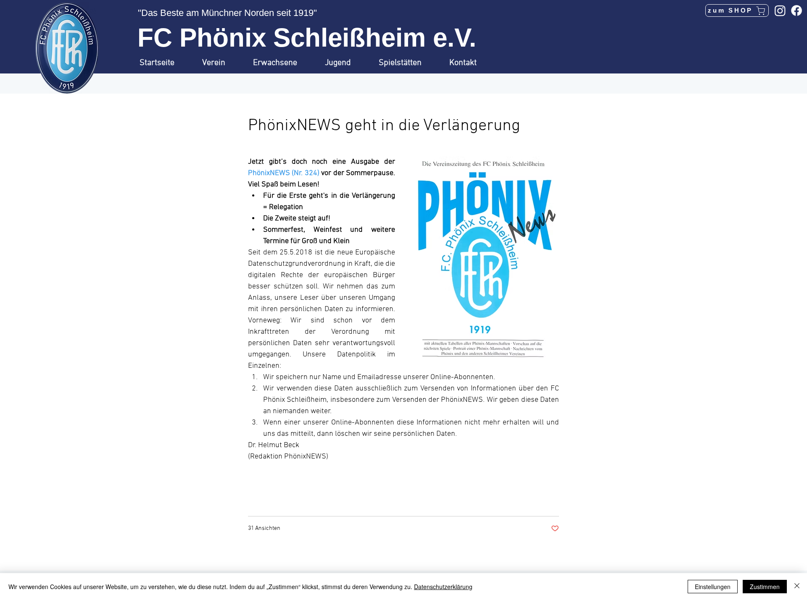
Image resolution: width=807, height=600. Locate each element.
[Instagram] (780, 10)
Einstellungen (713, 586)
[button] (221, 63)
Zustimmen (765, 586)
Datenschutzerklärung (443, 586)
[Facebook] (796, 10)
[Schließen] (797, 586)
